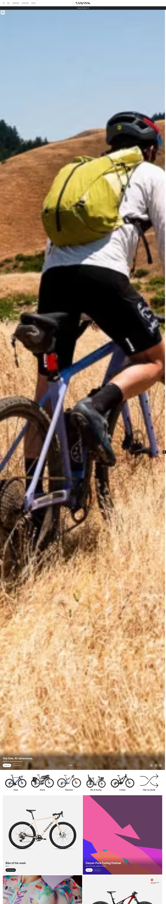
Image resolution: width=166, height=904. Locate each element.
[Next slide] (160, 765)
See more (97, 870)
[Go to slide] (82, 765)
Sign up (89, 870)
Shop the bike (10, 870)
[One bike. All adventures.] (82, 390)
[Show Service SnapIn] (164, 452)
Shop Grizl (7, 765)
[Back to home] (83, 3)
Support (33, 3)
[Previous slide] (156, 765)
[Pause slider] (151, 765)
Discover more (17, 765)
